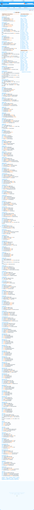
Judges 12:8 (4, 140)
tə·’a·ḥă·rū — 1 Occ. (23, 54)
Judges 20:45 (4, 163)
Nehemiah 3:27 (4, 385)
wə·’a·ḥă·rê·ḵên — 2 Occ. (24, 46)
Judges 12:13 (4, 151)
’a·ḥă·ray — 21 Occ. (23, 19)
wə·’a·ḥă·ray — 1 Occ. (24, 41)
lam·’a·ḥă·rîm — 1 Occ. (24, 51)
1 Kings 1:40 (4, 265)
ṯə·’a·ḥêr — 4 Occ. (23, 55)
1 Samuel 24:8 (4, 190)
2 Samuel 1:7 (4, 201)
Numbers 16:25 (4, 66)
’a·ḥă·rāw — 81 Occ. (23, 20)
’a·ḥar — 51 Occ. (23, 18)
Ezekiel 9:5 (4, 461)
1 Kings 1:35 (4, 258)
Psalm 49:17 (4, 432)
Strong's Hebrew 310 (24, 15)
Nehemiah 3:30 (4, 396)
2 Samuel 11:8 (4, 212)
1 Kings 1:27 (4, 252)
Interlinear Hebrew (12, 477)
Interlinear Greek (5, 477)
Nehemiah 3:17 (4, 339)
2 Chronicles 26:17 (5, 328)
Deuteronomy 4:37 (5, 79)
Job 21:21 (3, 413)
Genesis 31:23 (4, 41)
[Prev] (1, 228)
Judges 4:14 (4, 107)
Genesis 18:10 (4, 22)
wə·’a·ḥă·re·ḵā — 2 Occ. (24, 45)
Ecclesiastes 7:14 (5, 455)
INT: (2, 26)
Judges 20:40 (4, 157)
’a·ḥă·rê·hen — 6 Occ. (24, 28)
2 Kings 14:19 (4, 311)
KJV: (2, 25)
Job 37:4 (3, 421)
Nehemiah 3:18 (4, 345)
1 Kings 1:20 (4, 246)
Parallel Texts (16, 479)
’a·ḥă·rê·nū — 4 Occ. (23, 69)
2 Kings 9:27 (4, 306)
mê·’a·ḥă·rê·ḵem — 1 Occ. (24, 36)
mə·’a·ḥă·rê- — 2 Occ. (24, 52)
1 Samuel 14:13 (4, 173)
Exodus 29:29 (4, 52)
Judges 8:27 (4, 124)
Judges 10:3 (4, 134)
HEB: (2, 23)
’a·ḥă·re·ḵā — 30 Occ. (24, 23)
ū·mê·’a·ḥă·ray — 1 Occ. (24, 39)
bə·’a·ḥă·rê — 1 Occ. (23, 70)
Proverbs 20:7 (4, 438)
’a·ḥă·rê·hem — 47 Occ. (24, 27)
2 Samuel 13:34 (4, 218)
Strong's (4, 10)
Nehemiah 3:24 (4, 373)
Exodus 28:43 (4, 46)
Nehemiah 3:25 (4, 379)
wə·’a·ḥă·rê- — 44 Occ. (24, 44)
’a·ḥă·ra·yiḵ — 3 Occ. (23, 21)
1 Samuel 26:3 (4, 195)
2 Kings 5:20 (4, 290)
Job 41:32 (3, 427)
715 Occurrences (23, 16)
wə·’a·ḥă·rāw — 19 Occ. (24, 42)
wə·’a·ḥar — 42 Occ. (23, 40)
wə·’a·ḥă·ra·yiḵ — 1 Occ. (24, 43)
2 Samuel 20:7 (4, 229)
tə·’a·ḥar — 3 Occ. (23, 53)
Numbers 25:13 (4, 71)
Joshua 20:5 (4, 93)
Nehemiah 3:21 (4, 356)
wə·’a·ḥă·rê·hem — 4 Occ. (24, 48)
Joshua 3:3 (4, 87)
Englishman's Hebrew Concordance (8, 479)
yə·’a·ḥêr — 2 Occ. (23, 58)
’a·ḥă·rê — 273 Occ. (23, 22)
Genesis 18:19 (4, 28)
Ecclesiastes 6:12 (5, 449)
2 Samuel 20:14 (4, 235)
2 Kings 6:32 (4, 300)
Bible (1, 10)
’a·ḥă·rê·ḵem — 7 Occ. (24, 24)
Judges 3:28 (4, 102)
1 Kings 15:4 (4, 271)
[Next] (33, 228)
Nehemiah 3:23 (4, 362)
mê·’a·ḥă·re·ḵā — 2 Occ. (24, 35)
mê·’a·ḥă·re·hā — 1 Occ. (24, 37)
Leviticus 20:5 (4, 59)
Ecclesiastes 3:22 (5, 444)
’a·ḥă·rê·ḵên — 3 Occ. (24, 25)
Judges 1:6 (4, 97)
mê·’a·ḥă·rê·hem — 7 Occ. (24, 38)
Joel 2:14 (3, 471)
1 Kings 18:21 (4, 277)
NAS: (2, 24)
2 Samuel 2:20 (4, 206)
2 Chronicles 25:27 (5, 322)
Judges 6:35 (4, 118)
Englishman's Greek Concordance (12, 478)
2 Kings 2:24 (4, 284)
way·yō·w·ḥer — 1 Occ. (24, 57)
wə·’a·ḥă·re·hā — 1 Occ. (24, 47)
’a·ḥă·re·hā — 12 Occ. (24, 26)
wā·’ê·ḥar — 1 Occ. (23, 56)
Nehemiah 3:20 (4, 351)
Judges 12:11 (4, 146)
